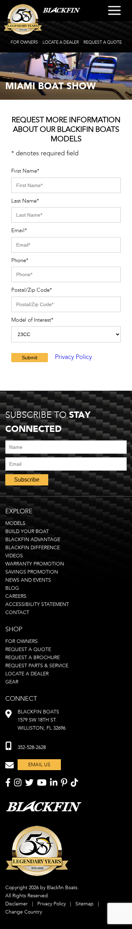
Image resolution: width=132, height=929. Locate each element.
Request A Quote (102, 42)
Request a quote (28, 649)
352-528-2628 (32, 747)
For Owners (24, 42)
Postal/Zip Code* (31, 290)
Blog (12, 588)
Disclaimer (16, 904)
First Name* (25, 171)
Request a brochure (32, 658)
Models (15, 523)
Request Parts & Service (36, 666)
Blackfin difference (32, 548)
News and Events (28, 580)
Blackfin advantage (32, 540)
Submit (29, 357)
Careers (15, 596)
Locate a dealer (27, 674)
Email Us (39, 765)
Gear (11, 682)
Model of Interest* (32, 320)
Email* (19, 230)
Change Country (23, 912)
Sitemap (84, 904)
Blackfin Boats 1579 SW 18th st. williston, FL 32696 (41, 720)
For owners (21, 641)
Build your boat (27, 531)
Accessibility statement (37, 604)
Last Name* (25, 201)
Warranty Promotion (34, 564)
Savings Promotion (31, 572)
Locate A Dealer (61, 42)
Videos (14, 556)
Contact (17, 612)
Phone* (20, 260)
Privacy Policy (73, 357)
